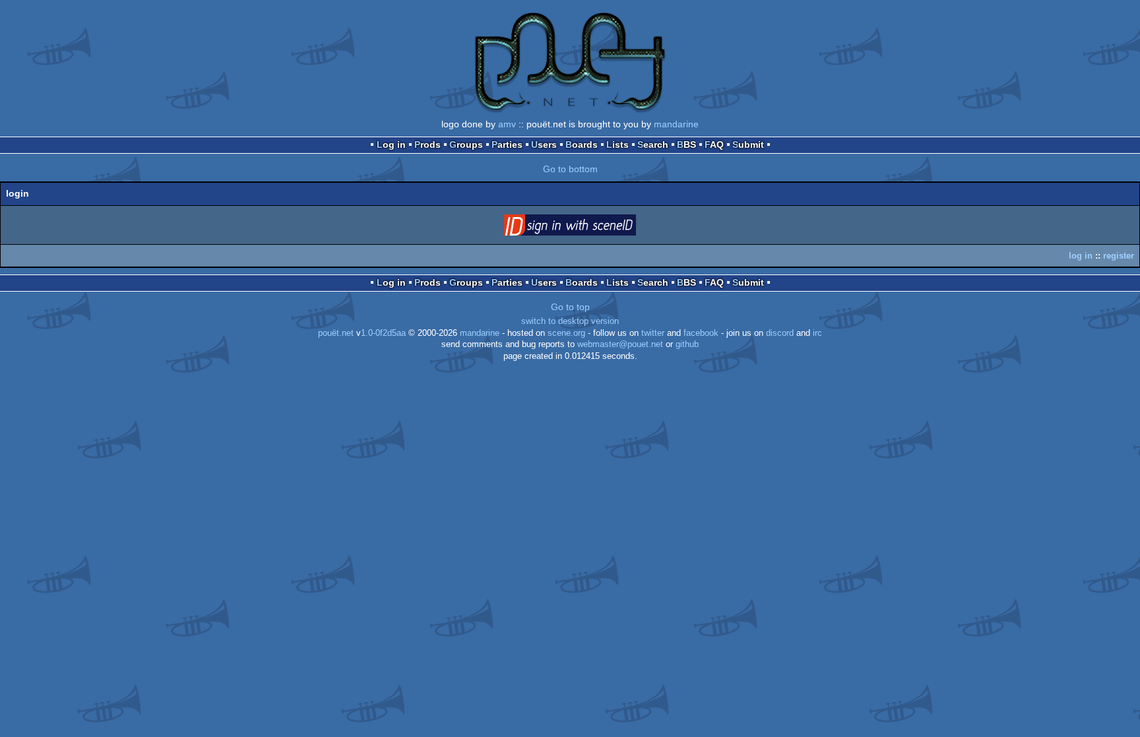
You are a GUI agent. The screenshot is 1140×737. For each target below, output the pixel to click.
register (1118, 256)
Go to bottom (570, 169)
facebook (700, 333)
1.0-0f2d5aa (383, 333)
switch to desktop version (570, 321)
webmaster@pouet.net (620, 344)
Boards (581, 144)
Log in (391, 144)
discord (780, 333)
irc (817, 333)
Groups (466, 144)
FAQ (714, 144)
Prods (427, 144)
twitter (652, 333)
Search (652, 144)
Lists (617, 144)
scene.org (566, 333)
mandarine (676, 124)
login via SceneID (590, 228)
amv (507, 124)
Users (544, 144)
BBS (686, 144)
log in (1080, 256)
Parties (506, 144)
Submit (748, 144)
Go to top (570, 307)
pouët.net (336, 333)
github (687, 344)
